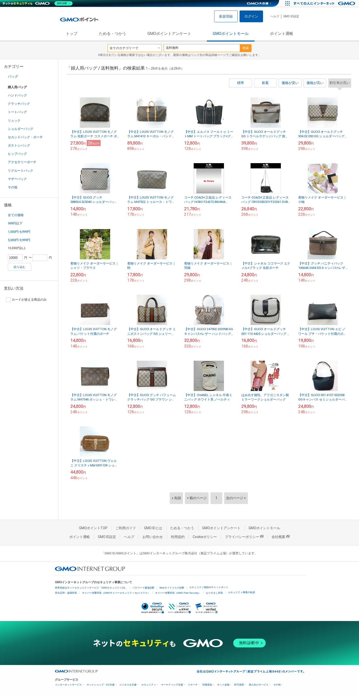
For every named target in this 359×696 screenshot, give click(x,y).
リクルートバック (20, 170)
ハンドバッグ (17, 95)
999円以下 (15, 223)
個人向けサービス (258, 684)
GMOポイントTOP (93, 528)
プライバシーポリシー (242, 537)
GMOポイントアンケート (169, 33)
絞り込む (19, 267)
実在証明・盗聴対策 (66, 592)
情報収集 (207, 684)
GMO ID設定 (291, 16)
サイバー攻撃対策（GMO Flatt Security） (178, 592)
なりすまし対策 (214, 592)
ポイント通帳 (281, 33)
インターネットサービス (68, 684)
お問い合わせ (152, 537)
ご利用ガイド (126, 528)
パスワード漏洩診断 (143, 587)
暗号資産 (239, 684)
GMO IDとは (153, 528)
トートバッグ (17, 112)
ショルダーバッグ (20, 129)
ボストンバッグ (19, 145)
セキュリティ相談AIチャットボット (208, 587)
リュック (14, 120)
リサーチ (193, 684)
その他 (12, 187)
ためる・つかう (112, 33)
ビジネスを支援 (128, 684)
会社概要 (278, 537)
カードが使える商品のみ (29, 299)
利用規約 (178, 537)
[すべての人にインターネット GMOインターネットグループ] (325, 3)
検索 (246, 48)
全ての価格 (16, 215)
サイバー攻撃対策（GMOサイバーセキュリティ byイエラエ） (116, 592)
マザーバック (17, 179)
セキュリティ (148, 684)
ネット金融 (223, 684)
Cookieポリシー (205, 537)
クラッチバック (19, 103)
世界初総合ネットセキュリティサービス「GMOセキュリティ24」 (91, 587)
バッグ (13, 76)
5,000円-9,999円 (19, 240)
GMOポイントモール (231, 33)
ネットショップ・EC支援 (101, 684)
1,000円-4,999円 (19, 231)
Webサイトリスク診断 (171, 587)
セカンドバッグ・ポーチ (25, 137)
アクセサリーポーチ (22, 162)
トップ (71, 33)
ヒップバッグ (17, 154)
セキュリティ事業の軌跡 (241, 592)
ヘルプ (274, 16)
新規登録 (226, 16)
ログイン (251, 16)
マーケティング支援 (172, 684)
